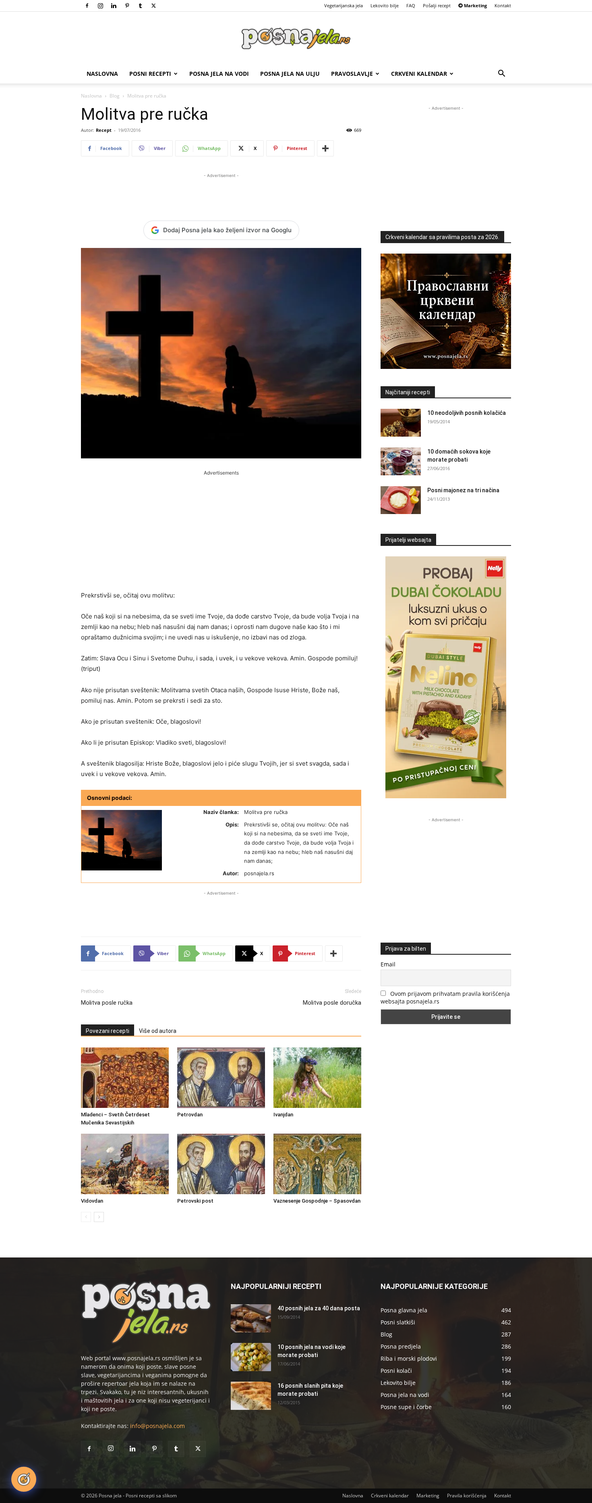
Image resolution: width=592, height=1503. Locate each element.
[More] (325, 148)
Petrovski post (195, 1201)
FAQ (410, 5)
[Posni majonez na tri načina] (401, 500)
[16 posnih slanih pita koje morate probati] (251, 1396)
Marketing (427, 1495)
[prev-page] (86, 1217)
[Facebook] (87, 5)
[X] (153, 5)
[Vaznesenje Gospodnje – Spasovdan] (317, 1164)
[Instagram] (100, 5)
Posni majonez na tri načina (463, 490)
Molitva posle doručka (332, 1002)
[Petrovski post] (221, 1164)
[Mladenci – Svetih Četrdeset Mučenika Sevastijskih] (125, 1077)
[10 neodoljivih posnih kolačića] (401, 423)
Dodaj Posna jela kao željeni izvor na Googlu (227, 230)
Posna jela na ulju (290, 73)
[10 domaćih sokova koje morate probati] (401, 461)
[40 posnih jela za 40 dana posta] (251, 1318)
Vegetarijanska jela (343, 5)
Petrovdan (190, 1115)
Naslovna (102, 73)
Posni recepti (150, 73)
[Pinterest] (127, 5)
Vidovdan (92, 1201)
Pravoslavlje (352, 73)
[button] (501, 74)
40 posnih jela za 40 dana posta (318, 1308)
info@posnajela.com (157, 1426)
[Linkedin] (114, 5)
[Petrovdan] (221, 1077)
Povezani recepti (107, 1031)
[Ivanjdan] (317, 1077)
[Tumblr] (140, 5)
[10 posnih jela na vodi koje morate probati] (251, 1357)
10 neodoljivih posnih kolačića (466, 413)
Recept (104, 130)
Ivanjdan (283, 1115)
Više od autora (157, 1031)
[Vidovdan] (125, 1164)
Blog (115, 95)
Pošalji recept (437, 5)
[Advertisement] (221, 192)
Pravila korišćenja (466, 1495)
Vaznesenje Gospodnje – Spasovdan (316, 1201)
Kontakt (503, 5)
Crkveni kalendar (419, 73)
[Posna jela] (296, 38)
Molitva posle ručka (106, 1002)
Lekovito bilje (385, 5)
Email (388, 964)
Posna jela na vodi (219, 73)
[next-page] (99, 1217)
